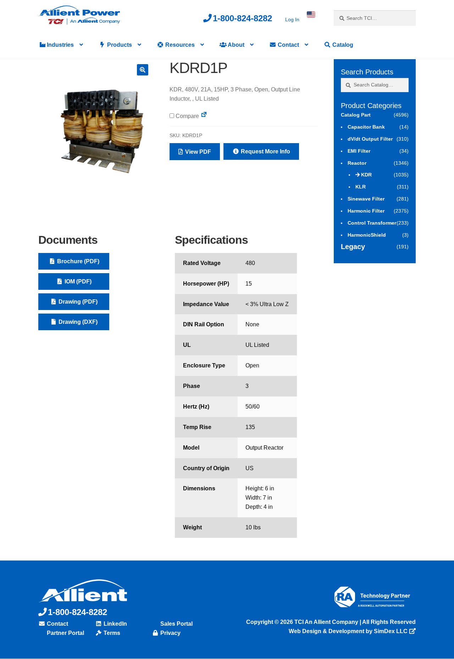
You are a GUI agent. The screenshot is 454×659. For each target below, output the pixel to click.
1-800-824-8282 (242, 18)
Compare (186, 116)
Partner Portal (64, 633)
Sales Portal (176, 624)
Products (119, 45)
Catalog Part (356, 115)
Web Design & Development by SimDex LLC (348, 631)
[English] (311, 14)
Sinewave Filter (366, 199)
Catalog (342, 45)
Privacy (170, 633)
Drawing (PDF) (77, 302)
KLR (360, 187)
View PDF (197, 152)
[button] (142, 69)
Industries (59, 45)
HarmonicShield (367, 235)
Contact (287, 45)
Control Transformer (372, 223)
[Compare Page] (203, 116)
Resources (179, 45)
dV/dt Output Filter (370, 139)
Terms (111, 633)
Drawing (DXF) (77, 322)
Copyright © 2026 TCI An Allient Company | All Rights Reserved (331, 622)
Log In (292, 19)
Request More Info (264, 151)
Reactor (357, 163)
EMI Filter (359, 151)
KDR (366, 175)
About (235, 45)
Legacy (353, 246)
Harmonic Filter (366, 211)
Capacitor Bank (366, 127)
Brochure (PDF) (77, 261)
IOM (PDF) (77, 281)
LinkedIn (114, 624)
